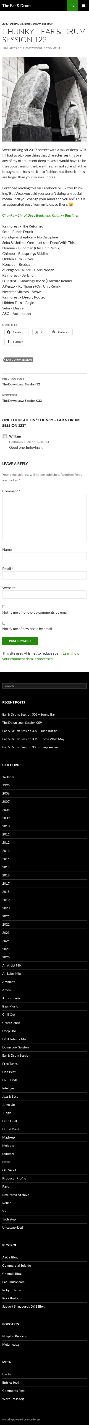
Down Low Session (15, 1047)
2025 (6, 949)
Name (8, 549)
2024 (6, 941)
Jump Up (8, 1104)
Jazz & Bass (10, 1096)
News (6, 1162)
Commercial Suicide (16, 1265)
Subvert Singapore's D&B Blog (23, 1306)
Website (9, 587)
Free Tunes (10, 1064)
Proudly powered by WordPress (21, 1419)
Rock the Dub (11, 1298)
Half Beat (9, 1072)
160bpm (8, 777)
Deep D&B (16, 23)
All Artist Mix (11, 965)
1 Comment (52, 48)
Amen (6, 990)
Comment (11, 491)
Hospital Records (14, 1336)
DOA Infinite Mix (14, 1039)
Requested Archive (15, 1195)
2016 (6, 875)
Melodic (8, 1145)
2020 (6, 908)
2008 (6, 810)
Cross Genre (11, 1023)
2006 (6, 793)
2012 (6, 842)
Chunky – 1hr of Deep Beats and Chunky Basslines (40, 215)
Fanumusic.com (13, 1282)
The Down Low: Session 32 (21, 381)
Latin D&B (9, 1121)
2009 (6, 818)
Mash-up (8, 1137)
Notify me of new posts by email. (27, 628)
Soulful (7, 1211)
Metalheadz (10, 1344)
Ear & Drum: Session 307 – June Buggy (29, 731)
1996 (6, 785)
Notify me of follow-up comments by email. (35, 612)
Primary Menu (83, 5)
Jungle (6, 1113)
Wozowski (34, 48)
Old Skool (9, 1170)
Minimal (8, 1154)
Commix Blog (11, 1274)
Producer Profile (14, 1178)
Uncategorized (12, 1227)
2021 (6, 916)
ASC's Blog (10, 1257)
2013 (6, 851)
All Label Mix (11, 973)
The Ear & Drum (16, 5)
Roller (6, 1203)
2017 (5, 23)
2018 (6, 891)
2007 (6, 801)
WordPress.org (13, 1399)
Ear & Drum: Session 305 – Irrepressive (30, 747)
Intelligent (9, 1088)
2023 (6, 932)
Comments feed (13, 1390)
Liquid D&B (10, 1129)
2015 (6, 867)
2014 (6, 859)
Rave (5, 1186)
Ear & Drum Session (38, 23)
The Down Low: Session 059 (22, 722)
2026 (6, 957)
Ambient (8, 982)
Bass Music (10, 1006)
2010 (6, 826)
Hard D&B (9, 1080)
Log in (6, 1374)
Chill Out (8, 1014)
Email (7, 568)
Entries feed (10, 1382)
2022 (6, 924)
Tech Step (9, 1219)
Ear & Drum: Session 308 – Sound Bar (28, 714)
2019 (6, 900)
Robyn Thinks (11, 1290)
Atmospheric (11, 998)
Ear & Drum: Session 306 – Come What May (33, 739)
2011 (6, 834)
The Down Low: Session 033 (22, 397)
